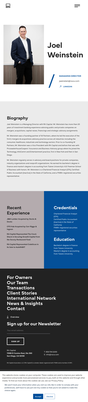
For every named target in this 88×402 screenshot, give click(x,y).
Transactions (21, 287)
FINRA (56, 363)
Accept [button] (38, 396)
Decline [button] (50, 396)
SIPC (70, 363)
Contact (16, 308)
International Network (31, 297)
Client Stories (22, 292)
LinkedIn (67, 86)
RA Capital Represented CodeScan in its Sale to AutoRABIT (22, 245)
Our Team (17, 282)
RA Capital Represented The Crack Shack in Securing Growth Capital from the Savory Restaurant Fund (23, 237)
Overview (14, 316)
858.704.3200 (51, 351)
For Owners (19, 277)
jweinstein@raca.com (69, 80)
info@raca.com (52, 354)
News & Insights (25, 303)
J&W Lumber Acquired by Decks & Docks (21, 220)
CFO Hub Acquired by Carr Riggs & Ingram (22, 227)
